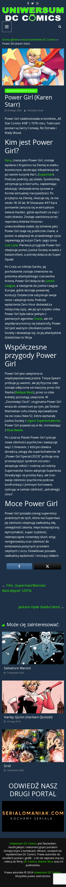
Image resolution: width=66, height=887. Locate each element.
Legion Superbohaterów (43, 421)
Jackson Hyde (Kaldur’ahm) (41, 607)
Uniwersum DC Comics (23, 843)
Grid (7, 766)
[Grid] (33, 732)
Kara (8, 160)
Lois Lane (11, 245)
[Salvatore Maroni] (33, 634)
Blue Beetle (15, 430)
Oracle (38, 319)
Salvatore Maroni (17, 668)
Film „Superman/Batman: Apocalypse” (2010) (24, 588)
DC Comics (30, 861)
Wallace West (24, 392)
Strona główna (10, 39)
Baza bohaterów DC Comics (39, 39)
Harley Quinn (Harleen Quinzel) (28, 717)
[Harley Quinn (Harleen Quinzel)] (33, 683)
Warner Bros (45, 861)
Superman (46, 174)
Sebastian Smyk (35, 110)
